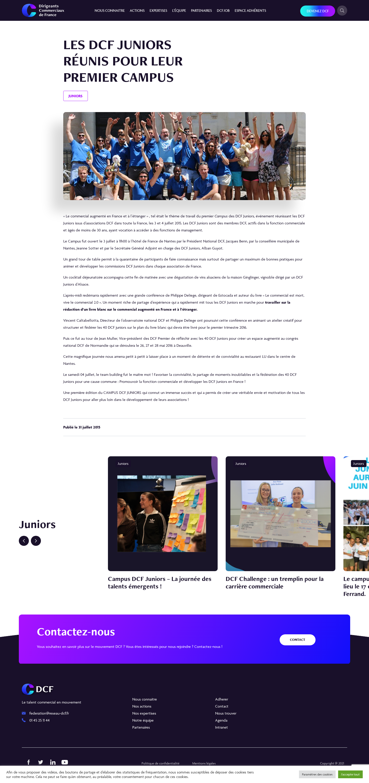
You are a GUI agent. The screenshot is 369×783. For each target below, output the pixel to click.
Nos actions (141, 706)
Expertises (158, 10)
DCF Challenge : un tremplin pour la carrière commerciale (275, 582)
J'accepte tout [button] (350, 774)
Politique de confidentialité (160, 763)
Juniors (76, 96)
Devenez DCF (318, 11)
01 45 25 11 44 (39, 720)
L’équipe (179, 10)
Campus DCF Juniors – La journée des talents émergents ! (159, 582)
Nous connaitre (110, 10)
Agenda (221, 720)
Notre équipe (143, 720)
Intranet (221, 727)
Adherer (221, 699)
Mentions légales (204, 763)
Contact (297, 640)
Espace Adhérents (250, 10)
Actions (137, 10)
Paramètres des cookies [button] (317, 774)
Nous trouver (225, 713)
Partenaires (201, 10)
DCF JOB (223, 10)
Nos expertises (144, 713)
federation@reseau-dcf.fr (49, 713)
